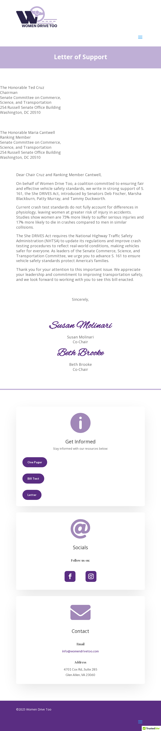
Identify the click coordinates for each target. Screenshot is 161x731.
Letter (31, 495)
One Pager (34, 462)
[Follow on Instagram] (91, 576)
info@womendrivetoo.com (80, 651)
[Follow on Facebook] (70, 576)
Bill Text (33, 478)
